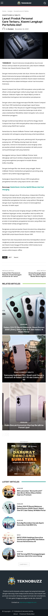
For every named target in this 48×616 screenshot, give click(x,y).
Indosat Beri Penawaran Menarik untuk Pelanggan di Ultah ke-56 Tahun (12, 274)
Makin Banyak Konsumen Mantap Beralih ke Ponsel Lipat (24, 426)
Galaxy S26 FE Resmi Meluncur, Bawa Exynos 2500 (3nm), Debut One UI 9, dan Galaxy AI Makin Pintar (24, 329)
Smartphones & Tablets (21, 11)
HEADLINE (23, 324)
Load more (23, 564)
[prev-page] (3, 434)
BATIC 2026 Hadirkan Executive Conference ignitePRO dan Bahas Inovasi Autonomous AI (30, 539)
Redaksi (11, 29)
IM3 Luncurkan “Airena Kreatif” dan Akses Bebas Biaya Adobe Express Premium (29, 493)
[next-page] (7, 434)
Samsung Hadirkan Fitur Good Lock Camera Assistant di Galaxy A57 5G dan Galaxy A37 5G (24, 377)
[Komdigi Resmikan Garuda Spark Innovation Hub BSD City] (8, 522)
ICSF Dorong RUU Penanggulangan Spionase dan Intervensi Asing (31, 555)
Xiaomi (16, 257)
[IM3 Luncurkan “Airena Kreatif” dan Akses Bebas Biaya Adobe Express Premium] (8, 491)
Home (4, 11)
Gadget (10, 11)
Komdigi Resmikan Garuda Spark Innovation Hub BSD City (30, 524)
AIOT (10, 257)
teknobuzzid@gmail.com (28, 602)
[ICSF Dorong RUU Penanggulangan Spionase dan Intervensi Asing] (8, 554)
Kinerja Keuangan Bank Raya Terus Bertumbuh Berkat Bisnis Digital (37, 274)
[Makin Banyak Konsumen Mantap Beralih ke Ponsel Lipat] (24, 406)
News (18, 535)
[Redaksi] (4, 29)
